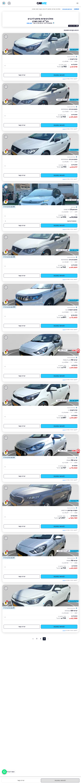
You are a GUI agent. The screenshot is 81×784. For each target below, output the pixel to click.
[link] (40, 44)
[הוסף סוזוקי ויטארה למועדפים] (6, 287)
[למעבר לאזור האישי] (9, 3)
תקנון (64, 79)
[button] (43, 51)
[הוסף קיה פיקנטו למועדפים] (6, 36)
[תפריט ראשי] (77, 3)
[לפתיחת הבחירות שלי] (3, 3)
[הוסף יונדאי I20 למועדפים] (6, 588)
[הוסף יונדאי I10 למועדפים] (6, 337)
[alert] (9, 206)
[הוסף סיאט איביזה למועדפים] (6, 87)
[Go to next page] (33, 638)
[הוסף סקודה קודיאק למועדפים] (6, 488)
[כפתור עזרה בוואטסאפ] (4, 771)
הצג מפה (29, 23)
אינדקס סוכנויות (67, 9)
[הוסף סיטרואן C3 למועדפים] (6, 187)
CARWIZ (76, 9)
